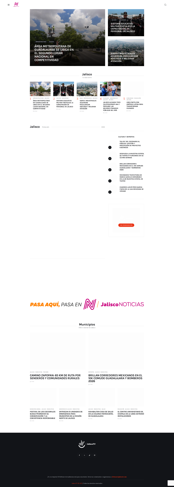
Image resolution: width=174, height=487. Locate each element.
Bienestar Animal (35, 409)
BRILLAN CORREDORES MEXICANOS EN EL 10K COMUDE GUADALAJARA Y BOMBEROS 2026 (115, 378)
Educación (137, 98)
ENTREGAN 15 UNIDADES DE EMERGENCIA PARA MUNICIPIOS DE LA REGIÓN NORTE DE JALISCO (70, 415)
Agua (113, 49)
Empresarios (122, 49)
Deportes (91, 372)
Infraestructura (41, 41)
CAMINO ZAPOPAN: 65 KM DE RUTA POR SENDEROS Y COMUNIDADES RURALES (55, 377)
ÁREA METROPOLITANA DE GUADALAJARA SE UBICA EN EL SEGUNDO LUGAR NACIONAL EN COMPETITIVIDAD (54, 53)
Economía (106, 98)
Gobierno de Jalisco (65, 409)
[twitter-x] (84, 455)
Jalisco (51, 41)
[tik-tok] (89, 455)
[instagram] (94, 455)
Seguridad (122, 20)
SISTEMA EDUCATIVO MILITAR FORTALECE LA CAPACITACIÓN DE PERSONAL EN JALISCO (123, 27)
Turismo (45, 372)
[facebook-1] (79, 455)
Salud (103, 409)
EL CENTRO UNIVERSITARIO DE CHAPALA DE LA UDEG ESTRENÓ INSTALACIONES (131, 414)
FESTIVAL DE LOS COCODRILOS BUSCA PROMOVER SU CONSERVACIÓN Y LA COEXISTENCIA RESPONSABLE (42, 415)
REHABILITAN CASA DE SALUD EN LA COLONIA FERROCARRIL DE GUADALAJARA (100, 414)
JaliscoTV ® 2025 (77, 483)
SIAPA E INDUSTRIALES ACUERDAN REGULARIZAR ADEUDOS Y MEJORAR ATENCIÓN (124, 57)
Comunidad (130, 98)
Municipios (38, 372)
